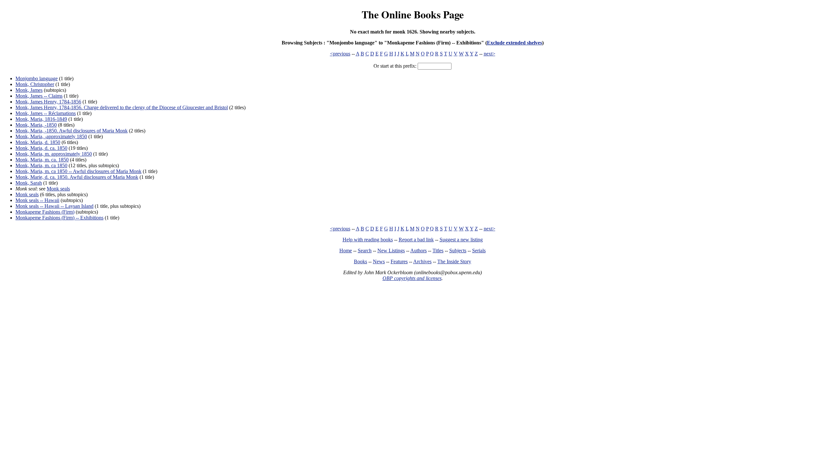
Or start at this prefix (394, 66)
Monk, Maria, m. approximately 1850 (53, 154)
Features (399, 261)
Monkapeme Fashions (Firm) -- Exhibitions (59, 217)
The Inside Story (454, 261)
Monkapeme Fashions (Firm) (44, 212)
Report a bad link (416, 239)
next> (489, 53)
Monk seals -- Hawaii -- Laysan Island (54, 206)
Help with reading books (368, 239)
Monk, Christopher (34, 84)
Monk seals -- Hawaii (37, 200)
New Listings (391, 250)
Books (360, 261)
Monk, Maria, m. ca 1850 (41, 165)
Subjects (457, 250)
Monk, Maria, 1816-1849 (41, 119)
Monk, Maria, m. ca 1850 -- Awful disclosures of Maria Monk (78, 171)
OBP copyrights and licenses (412, 278)
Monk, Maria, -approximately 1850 (51, 136)
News (379, 261)
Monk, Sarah (28, 183)
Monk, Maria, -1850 (36, 125)
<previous (340, 53)
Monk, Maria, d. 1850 (37, 142)
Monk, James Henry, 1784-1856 (48, 101)
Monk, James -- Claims (39, 96)
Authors (418, 250)
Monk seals (58, 188)
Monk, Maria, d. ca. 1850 (41, 148)
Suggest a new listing (461, 239)
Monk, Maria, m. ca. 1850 (42, 159)
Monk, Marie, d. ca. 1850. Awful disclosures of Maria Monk (76, 177)
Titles (437, 250)
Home (345, 250)
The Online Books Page (413, 14)
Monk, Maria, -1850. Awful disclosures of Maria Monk (71, 130)
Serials (479, 250)
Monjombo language (36, 78)
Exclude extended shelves (514, 42)
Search (365, 250)
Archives (422, 261)
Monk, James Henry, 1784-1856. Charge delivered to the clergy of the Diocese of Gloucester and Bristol (121, 107)
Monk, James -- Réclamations (45, 113)
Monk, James (29, 90)
